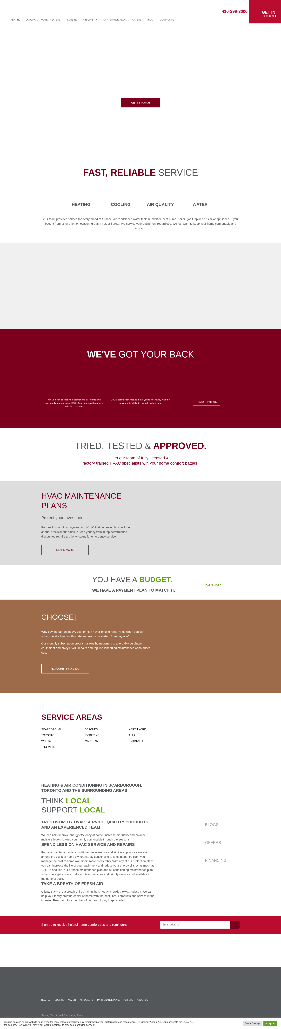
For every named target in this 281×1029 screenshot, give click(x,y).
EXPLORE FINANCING (65, 668)
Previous (37, 286)
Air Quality (90, 20)
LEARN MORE (65, 549)
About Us (142, 1000)
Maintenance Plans (114, 20)
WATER (72, 1000)
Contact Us (167, 20)
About (151, 20)
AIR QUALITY (86, 1000)
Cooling (31, 20)
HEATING (46, 1000)
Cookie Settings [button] (252, 1023)
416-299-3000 (235, 11)
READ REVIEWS (206, 401)
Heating (15, 20)
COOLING (59, 1000)
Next (244, 286)
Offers (136, 20)
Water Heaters (50, 20)
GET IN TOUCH (269, 14)
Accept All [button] (270, 1023)
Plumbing (72, 20)
